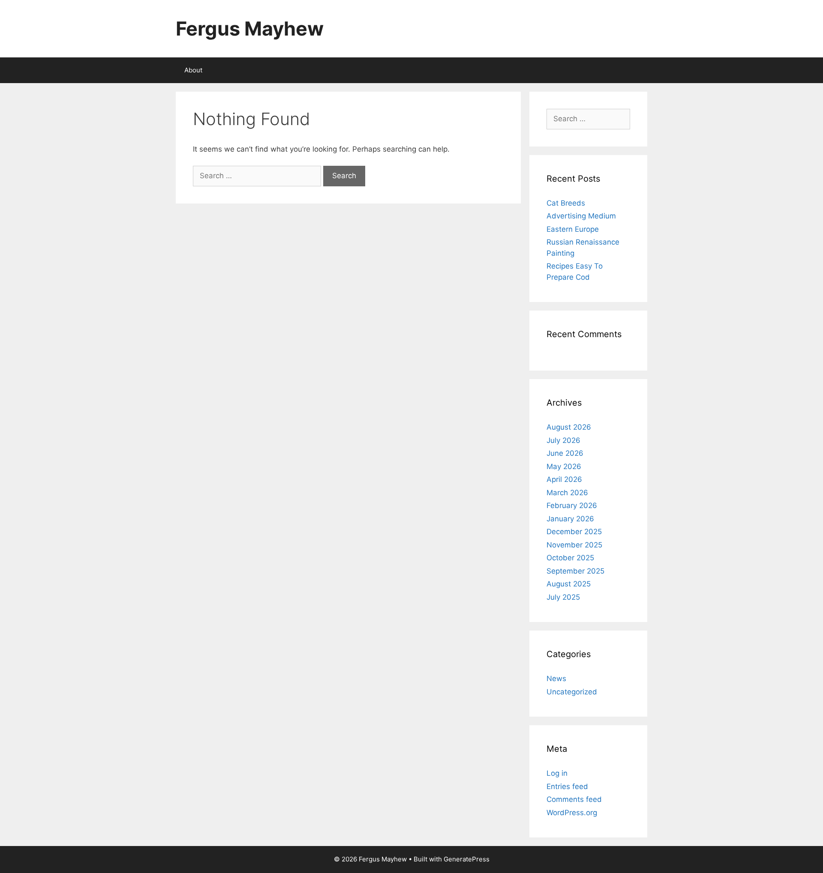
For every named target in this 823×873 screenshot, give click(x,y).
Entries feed (567, 786)
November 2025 (574, 545)
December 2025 (574, 531)
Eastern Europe (573, 229)
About (193, 70)
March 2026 (567, 492)
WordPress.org (572, 812)
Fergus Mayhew (250, 28)
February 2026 (572, 505)
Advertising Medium (581, 216)
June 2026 (565, 453)
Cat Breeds (566, 203)
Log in (557, 773)
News (556, 678)
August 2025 (569, 584)
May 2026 (564, 466)
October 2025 (570, 557)
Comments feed (574, 799)
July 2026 (563, 440)
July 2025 (563, 597)
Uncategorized (572, 692)
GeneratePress (467, 859)
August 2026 (569, 427)
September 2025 (575, 571)
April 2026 (564, 479)
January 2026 (570, 518)
